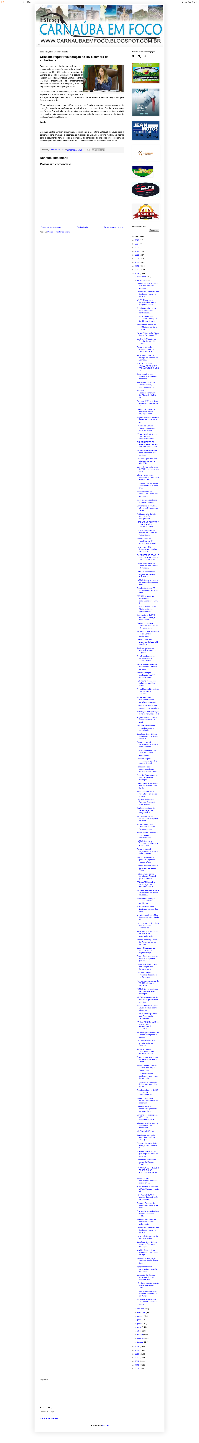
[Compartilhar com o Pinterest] (103, 149)
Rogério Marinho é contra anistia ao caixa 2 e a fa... (148, 419)
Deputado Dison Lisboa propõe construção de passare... (147, 736)
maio (139, 1327)
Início (39, 45)
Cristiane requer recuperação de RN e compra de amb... (147, 760)
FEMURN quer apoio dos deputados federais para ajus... (147, 991)
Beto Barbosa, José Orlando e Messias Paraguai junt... (146, 826)
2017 (137, 270)
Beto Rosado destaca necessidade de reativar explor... (146, 658)
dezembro (141, 277)
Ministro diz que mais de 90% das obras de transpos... (147, 285)
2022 (137, 251)
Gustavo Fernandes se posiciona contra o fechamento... (146, 1221)
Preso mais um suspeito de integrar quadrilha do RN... (147, 1084)
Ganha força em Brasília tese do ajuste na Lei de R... (147, 785)
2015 (137, 1346)
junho (140, 1323)
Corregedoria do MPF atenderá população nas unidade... (146, 617)
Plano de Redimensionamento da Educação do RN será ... (146, 393)
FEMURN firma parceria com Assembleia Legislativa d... (147, 1016)
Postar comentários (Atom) (58, 232)
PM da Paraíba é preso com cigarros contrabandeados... (147, 436)
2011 (137, 1361)
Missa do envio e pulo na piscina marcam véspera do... (147, 1125)
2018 (137, 266)
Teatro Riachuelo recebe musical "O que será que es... (147, 958)
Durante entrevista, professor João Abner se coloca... (147, 376)
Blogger (105, 1425)
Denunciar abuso (49, 1418)
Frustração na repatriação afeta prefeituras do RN (148, 712)
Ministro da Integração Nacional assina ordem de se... (147, 1260)
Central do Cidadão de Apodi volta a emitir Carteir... (146, 341)
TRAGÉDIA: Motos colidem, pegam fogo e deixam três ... (147, 1076)
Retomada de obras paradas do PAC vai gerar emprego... (146, 876)
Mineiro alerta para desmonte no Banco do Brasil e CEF (148, 477)
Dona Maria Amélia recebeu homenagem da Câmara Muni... (147, 318)
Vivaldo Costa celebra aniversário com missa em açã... (147, 1252)
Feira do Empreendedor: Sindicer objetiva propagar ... (147, 777)
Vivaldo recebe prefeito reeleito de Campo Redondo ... (146, 1067)
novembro (141, 280)
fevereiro (141, 1338)
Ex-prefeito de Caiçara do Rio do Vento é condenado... (148, 633)
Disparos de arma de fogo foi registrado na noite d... (148, 1145)
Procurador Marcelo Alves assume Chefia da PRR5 (148, 1213)
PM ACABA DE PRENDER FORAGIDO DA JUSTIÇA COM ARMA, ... (148, 1171)
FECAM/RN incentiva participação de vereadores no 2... (146, 884)
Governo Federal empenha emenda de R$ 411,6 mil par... (147, 1051)
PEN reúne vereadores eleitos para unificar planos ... (146, 683)
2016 (137, 273)
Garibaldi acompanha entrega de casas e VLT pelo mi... (146, 574)
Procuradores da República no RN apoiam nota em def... (147, 541)
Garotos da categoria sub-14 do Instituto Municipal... (146, 1137)
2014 (137, 1350)
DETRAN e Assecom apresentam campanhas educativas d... (148, 599)
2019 (137, 262)
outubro (140, 1309)
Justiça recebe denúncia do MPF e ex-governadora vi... (147, 933)
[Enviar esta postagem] (88, 150)
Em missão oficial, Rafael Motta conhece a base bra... (147, 485)
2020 (137, 259)
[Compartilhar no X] (98, 149)
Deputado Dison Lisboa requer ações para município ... (147, 1244)
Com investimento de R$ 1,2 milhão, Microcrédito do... (147, 1092)
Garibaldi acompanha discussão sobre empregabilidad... (146, 411)
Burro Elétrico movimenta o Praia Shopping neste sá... (148, 1189)
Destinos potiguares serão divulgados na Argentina (146, 650)
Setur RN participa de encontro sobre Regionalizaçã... (146, 950)
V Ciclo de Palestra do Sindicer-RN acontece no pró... (147, 1301)
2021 (137, 255)
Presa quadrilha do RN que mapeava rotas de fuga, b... (147, 1153)
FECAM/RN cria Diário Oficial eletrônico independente (146, 609)
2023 (137, 248)
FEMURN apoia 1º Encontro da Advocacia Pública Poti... (147, 843)
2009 (137, 1369)
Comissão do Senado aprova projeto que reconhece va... (146, 1277)
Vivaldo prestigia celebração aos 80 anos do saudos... (146, 674)
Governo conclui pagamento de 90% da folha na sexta (147, 744)
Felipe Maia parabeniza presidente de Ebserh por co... (147, 666)
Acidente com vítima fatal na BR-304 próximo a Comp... (147, 1059)
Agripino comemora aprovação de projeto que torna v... (147, 1269)
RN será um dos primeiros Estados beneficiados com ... (146, 699)
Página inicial (82, 227)
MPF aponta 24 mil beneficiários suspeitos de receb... (147, 818)
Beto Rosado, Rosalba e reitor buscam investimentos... (147, 835)
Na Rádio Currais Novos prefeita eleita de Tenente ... (147, 1043)
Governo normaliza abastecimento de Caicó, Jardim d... (145, 349)
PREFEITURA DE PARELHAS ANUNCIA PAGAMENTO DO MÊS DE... (148, 367)
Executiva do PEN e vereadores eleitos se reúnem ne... (147, 793)
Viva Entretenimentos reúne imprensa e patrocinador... (146, 728)
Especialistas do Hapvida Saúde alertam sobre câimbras (147, 1007)
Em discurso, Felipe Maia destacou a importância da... (148, 917)
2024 (137, 244)
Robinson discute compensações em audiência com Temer (147, 769)
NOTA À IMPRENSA (145, 1131)
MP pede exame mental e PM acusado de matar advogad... (148, 892)
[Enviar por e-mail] (93, 149)
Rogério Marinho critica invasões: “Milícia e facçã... (147, 719)
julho (139, 1320)
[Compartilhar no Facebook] (100, 149)
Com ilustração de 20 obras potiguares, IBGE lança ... (148, 590)
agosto (140, 1316)
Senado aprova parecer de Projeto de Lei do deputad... (147, 942)
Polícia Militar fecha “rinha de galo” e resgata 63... (148, 334)
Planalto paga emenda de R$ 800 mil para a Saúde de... (148, 983)
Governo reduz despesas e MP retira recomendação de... (147, 1117)
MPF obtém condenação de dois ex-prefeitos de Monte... (147, 999)
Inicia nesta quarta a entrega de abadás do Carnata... (147, 357)
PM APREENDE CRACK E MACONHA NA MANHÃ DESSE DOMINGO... (148, 557)
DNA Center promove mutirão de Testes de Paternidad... (147, 532)
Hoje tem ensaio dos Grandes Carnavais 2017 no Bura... (146, 802)
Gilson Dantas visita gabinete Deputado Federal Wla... (146, 859)
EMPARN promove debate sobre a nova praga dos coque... (146, 302)
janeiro (140, 1342)
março (140, 1334)
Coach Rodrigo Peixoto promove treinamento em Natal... (147, 1293)
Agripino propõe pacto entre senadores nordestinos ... (146, 310)
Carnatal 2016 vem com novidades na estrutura (148, 706)
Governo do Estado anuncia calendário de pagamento (147, 1100)
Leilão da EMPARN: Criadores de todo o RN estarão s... (148, 642)
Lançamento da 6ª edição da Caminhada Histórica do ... (148, 925)
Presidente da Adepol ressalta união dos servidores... (146, 900)
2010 (137, 1365)
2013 (137, 1354)
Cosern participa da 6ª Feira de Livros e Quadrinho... (146, 752)
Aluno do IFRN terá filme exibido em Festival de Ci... (147, 403)
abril (139, 1331)
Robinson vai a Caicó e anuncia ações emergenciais (146, 516)
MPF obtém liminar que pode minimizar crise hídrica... (147, 452)
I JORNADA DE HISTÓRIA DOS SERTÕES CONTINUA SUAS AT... (148, 524)
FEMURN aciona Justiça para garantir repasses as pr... (147, 582)
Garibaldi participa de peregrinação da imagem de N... (146, 810)
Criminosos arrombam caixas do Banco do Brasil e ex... (146, 1161)
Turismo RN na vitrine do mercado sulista (147, 1237)
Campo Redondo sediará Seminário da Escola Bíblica (147, 868)
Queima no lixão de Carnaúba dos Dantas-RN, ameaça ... (147, 625)
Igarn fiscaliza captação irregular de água (147, 501)
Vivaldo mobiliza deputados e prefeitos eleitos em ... (147, 1180)
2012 (137, 1357)
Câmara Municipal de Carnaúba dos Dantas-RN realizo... (147, 565)
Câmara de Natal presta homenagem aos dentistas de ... (147, 966)
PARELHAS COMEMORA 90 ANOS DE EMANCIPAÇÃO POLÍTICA (147, 1025)
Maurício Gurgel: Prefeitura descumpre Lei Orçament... (147, 975)
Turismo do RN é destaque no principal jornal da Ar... (147, 549)
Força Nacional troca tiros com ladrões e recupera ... (148, 691)
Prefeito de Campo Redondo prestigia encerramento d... (145, 428)
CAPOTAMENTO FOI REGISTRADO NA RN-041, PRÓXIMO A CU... (147, 444)
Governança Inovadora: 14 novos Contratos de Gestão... (147, 508)
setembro (141, 1312)
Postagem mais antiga (113, 227)
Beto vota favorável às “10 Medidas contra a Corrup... (147, 327)
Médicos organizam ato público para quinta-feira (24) (147, 461)
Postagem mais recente (51, 227)
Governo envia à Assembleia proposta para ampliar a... (147, 1108)
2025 (137, 240)
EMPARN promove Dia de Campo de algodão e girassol (148, 1034)
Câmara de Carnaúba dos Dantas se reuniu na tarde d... (148, 294)
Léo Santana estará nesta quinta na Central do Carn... (148, 1285)
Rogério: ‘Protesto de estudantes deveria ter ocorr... (147, 1205)
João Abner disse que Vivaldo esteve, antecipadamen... (146, 384)
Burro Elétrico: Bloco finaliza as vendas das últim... (147, 909)
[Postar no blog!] (95, 149)
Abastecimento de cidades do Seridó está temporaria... (147, 494)
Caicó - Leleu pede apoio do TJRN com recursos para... (148, 469)
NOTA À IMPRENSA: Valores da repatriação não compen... (147, 1197)
